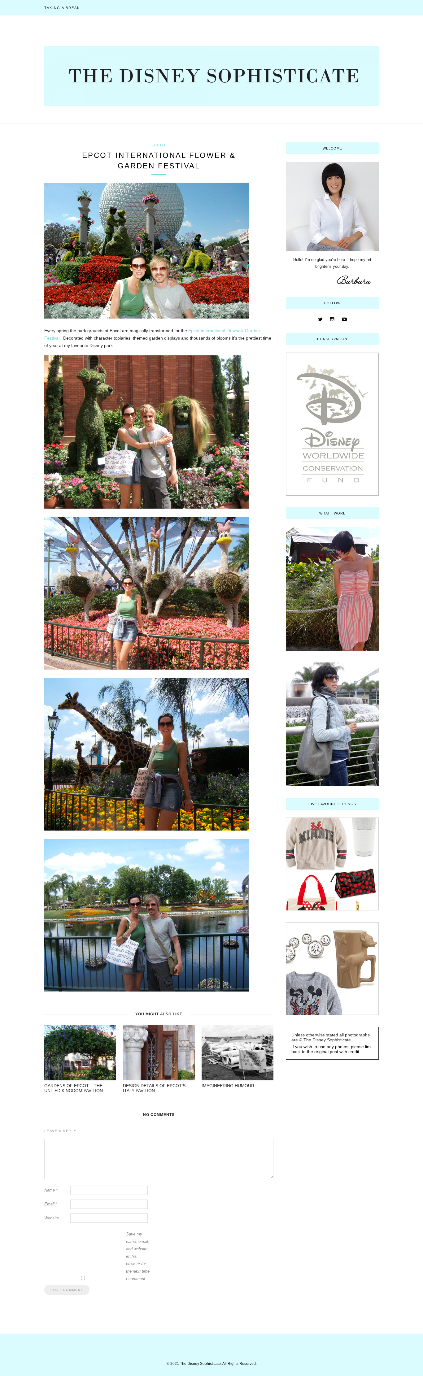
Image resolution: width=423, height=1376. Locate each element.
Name (51, 1190)
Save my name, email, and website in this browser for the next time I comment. (138, 1256)
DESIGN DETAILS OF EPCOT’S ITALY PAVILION (154, 1088)
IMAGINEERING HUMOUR (228, 1085)
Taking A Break (62, 8)
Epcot (158, 145)
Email (50, 1204)
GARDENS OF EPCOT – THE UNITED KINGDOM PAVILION (73, 1088)
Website (51, 1218)
